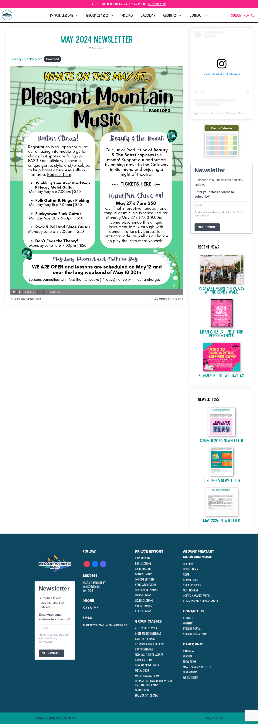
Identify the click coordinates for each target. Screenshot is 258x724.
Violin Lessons (143, 605)
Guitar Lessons (143, 574)
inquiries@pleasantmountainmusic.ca (105, 624)
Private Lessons (61, 15)
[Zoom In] (46, 292)
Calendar (148, 15)
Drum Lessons (143, 568)
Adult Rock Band (145, 638)
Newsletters (190, 579)
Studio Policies (192, 585)
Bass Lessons (142, 558)
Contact (196, 15)
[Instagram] (87, 563)
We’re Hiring (190, 677)
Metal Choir (142, 670)
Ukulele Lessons (144, 600)
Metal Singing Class (147, 675)
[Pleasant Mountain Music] (7, 15)
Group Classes (97, 15)
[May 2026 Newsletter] (221, 514)
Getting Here (190, 590)
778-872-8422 (91, 607)
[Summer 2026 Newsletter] (221, 434)
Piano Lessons (143, 595)
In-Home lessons (144, 579)
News (186, 574)
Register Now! (157, 4)
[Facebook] (95, 563)
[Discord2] (103, 563)
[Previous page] (14, 292)
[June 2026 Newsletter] (221, 474)
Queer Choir (142, 690)
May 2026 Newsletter (221, 520)
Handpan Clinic (144, 659)
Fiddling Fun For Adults (149, 654)
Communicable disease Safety (200, 600)
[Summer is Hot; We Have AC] (221, 369)
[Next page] (20, 292)
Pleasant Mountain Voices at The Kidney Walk (221, 290)
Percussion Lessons (146, 589)
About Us (170, 15)
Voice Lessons (143, 611)
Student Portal (242, 15)
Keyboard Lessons (145, 584)
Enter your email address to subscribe (214, 194)
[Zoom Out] (40, 292)
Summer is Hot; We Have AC (221, 375)
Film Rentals (190, 672)
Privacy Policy (214, 718)
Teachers (188, 563)
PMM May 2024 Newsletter (26, 59)
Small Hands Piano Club (197, 666)
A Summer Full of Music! (168, 298)
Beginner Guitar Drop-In (149, 644)
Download (52, 59)
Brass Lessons (143, 563)
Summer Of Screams (146, 695)
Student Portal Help (195, 633)
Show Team (189, 661)
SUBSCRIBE (207, 227)
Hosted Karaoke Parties (197, 595)
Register (188, 623)
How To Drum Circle (147, 665)
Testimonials (190, 569)
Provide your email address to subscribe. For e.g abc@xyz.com (219, 214)
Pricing (127, 15)
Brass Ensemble (144, 649)
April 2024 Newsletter (27, 298)
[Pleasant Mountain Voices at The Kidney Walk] (221, 281)
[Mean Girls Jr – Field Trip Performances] (222, 325)
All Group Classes (146, 628)
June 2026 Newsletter (221, 480)
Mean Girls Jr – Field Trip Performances (221, 333)
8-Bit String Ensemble (148, 633)
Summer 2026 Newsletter (221, 440)
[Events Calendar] (221, 158)
